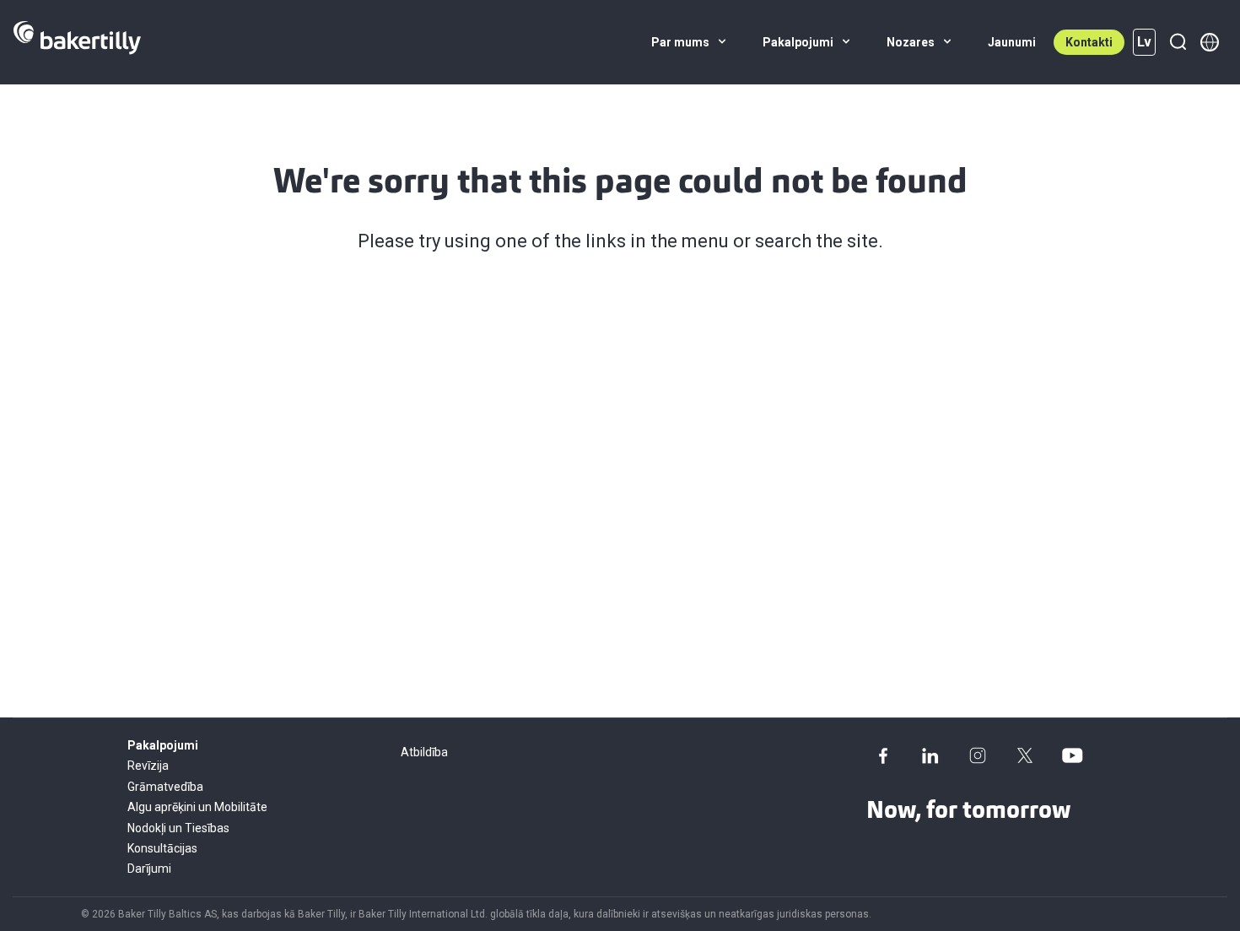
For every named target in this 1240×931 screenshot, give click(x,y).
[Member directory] (1210, 42)
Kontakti (1089, 42)
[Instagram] (978, 755)
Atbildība (424, 752)
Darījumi (149, 868)
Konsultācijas (162, 848)
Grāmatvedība (165, 786)
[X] (1025, 755)
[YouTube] (1072, 755)
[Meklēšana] (1177, 42)
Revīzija (148, 765)
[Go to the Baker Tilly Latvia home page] (77, 42)
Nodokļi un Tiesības (178, 828)
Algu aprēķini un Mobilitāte (197, 807)
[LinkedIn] (930, 755)
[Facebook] (883, 755)
